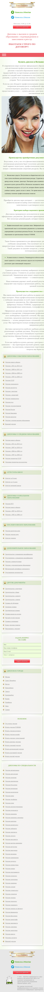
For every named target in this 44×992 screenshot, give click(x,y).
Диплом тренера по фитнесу (14, 908)
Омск (6, 706)
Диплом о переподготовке (13, 561)
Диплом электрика (11, 927)
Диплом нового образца (12, 362)
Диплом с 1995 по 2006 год (13, 514)
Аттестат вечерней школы (13, 485)
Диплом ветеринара (11, 788)
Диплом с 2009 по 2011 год (13, 369)
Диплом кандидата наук (12, 531)
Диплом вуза (9, 402)
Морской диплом (10, 941)
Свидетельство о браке (12, 592)
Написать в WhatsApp (23, 12)
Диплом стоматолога (11, 890)
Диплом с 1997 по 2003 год (13, 377)
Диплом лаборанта (11, 828)
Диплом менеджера (11, 850)
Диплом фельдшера (11, 916)
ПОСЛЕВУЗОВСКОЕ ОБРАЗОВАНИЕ (21, 525)
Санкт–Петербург (10, 680)
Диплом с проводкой (11, 395)
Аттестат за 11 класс (11, 482)
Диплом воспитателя (11, 792)
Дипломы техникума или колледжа (16, 462)
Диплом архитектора (11, 781)
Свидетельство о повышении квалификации (19, 554)
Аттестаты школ (15, 472)
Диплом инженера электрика (14, 817)
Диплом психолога (11, 876)
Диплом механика (10, 854)
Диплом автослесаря (11, 774)
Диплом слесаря (10, 887)
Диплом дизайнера (11, 799)
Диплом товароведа (11, 905)
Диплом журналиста (11, 810)
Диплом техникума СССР (13, 458)
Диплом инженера (11, 814)
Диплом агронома (10, 777)
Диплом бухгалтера (11, 785)
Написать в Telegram (22, 17)
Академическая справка (12, 610)
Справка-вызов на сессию (13, 614)
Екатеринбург (9, 695)
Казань (7, 699)
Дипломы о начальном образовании (18, 497)
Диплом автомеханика (12, 770)
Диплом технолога (11, 901)
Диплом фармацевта (11, 912)
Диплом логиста (10, 836)
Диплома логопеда (11, 938)
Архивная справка (10, 607)
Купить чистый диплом (12, 756)
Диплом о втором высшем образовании (17, 420)
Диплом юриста (10, 934)
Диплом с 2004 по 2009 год (13, 373)
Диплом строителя (11, 894)
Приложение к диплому (12, 628)
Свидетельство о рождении (13, 588)
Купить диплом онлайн (12, 734)
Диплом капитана (10, 821)
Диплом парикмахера (12, 857)
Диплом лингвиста (11, 832)
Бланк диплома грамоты (12, 625)
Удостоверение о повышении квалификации (19, 558)
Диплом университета (12, 398)
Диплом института (11, 387)
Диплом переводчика (11, 865)
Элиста (7, 691)
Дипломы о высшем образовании (23, 356)
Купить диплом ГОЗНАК (13, 727)
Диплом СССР (9, 380)
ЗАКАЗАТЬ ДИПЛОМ (22, 27)
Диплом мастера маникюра (13, 843)
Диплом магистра (10, 417)
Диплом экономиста (11, 923)
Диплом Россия (10, 409)
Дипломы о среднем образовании (23, 434)
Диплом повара (10, 868)
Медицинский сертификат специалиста (17, 569)
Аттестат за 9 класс (11, 478)
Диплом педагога (10, 861)
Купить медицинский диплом (14, 749)
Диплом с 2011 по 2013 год (13, 366)
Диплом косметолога (11, 825)
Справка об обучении (11, 603)
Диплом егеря (9, 803)
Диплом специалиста (11, 384)
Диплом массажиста (11, 839)
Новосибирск (9, 688)
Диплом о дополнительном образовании (17, 565)
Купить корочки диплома (13, 742)
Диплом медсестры (11, 847)
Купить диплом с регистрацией (15, 738)
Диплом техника (10, 897)
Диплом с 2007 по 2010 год (13, 447)
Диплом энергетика (11, 930)
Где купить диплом (11, 723)
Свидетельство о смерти (12, 599)
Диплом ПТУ (9, 504)
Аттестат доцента (10, 538)
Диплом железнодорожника (14, 807)
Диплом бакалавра (11, 413)
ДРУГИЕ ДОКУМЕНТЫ (16, 583)
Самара (7, 709)
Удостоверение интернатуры (14, 572)
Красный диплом (10, 424)
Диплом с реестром (11, 391)
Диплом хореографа (11, 919)
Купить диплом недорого (13, 731)
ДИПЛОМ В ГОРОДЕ (15, 671)
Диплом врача (9, 796)
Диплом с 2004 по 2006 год (13, 451)
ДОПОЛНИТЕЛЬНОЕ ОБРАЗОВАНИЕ (21, 548)
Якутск (7, 684)
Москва (7, 677)
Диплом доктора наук (12, 534)
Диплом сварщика (11, 883)
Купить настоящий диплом (13, 753)
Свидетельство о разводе (12, 596)
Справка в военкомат (11, 621)
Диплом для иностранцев (13, 406)
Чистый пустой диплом (12, 618)
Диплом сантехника (11, 879)
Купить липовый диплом (13, 745)
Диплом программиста (12, 872)
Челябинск (8, 702)
